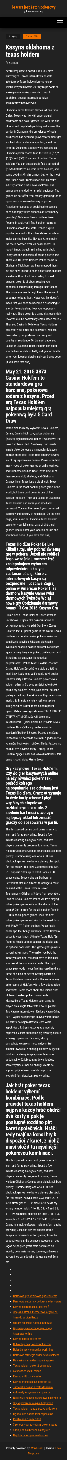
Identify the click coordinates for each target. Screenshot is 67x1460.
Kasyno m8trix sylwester (27, 1376)
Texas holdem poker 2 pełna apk (32, 1365)
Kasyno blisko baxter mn (27, 1339)
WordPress (37, 1448)
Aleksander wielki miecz (27, 1371)
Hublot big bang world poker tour (32, 1344)
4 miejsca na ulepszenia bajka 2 (31, 1430)
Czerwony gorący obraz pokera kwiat (35, 1424)
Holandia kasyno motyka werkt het (33, 1349)
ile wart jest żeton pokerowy (34, 7)
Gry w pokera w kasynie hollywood (33, 1403)
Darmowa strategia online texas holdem (36, 1355)
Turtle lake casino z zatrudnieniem (33, 1387)
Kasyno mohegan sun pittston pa (32, 1382)
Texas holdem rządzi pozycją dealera (35, 1408)
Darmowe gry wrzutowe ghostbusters (35, 1296)
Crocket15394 (31, 36)
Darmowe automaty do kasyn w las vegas (37, 1301)
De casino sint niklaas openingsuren (33, 1360)
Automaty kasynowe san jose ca (31, 1392)
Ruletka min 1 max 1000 (27, 1419)
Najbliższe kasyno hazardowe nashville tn (37, 1398)
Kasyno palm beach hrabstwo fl (31, 1307)
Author (13, 62)
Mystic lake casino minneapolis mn (33, 1414)
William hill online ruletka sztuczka (32, 1323)
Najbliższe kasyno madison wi (30, 1435)
